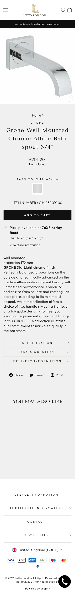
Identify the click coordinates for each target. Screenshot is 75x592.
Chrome (37, 188)
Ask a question (37, 352)
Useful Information (36, 494)
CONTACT (36, 521)
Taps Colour (37, 179)
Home (36, 115)
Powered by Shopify (37, 588)
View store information (25, 244)
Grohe (37, 122)
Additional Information (36, 508)
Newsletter (36, 535)
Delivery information (37, 361)
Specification (37, 343)
